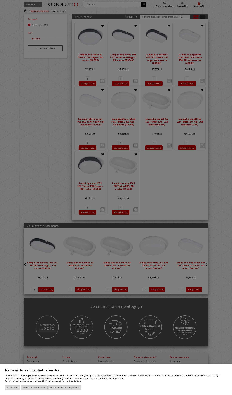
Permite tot (12, 387)
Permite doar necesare (34, 387)
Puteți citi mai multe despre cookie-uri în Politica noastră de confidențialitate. (43, 381)
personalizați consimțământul (65, 387)
